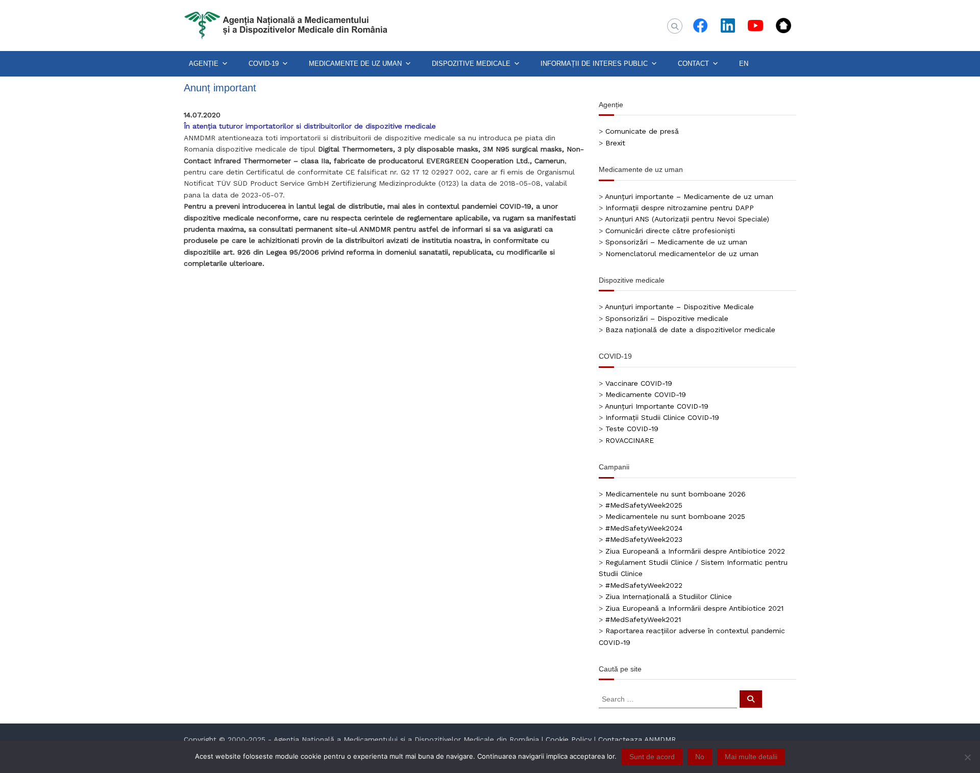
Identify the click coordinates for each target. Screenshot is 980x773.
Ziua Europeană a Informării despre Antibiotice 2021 (694, 608)
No (699, 757)
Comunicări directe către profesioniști (670, 231)
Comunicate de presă (642, 131)
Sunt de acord (652, 757)
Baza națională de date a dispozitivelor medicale (690, 330)
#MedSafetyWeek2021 (643, 619)
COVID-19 (264, 63)
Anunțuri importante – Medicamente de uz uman (689, 196)
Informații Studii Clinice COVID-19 (662, 417)
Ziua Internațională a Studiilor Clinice (668, 596)
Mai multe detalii (751, 757)
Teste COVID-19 (631, 429)
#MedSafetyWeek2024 (643, 528)
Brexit (615, 143)
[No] (967, 757)
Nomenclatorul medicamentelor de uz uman (681, 254)
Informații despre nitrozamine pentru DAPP (679, 208)
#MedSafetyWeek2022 (643, 585)
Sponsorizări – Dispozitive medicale (666, 318)
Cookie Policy (569, 739)
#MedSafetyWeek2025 (643, 505)
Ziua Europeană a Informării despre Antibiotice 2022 (695, 551)
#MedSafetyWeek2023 (643, 539)
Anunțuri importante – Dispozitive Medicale (679, 307)
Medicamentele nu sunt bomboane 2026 (675, 494)
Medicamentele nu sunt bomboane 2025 (675, 516)
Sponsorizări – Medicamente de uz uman (676, 242)
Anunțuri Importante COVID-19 (656, 406)
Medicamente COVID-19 (645, 394)
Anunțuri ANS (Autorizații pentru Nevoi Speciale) (687, 219)
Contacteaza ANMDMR (637, 739)
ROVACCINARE (629, 440)
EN (743, 63)
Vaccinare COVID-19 (638, 383)
